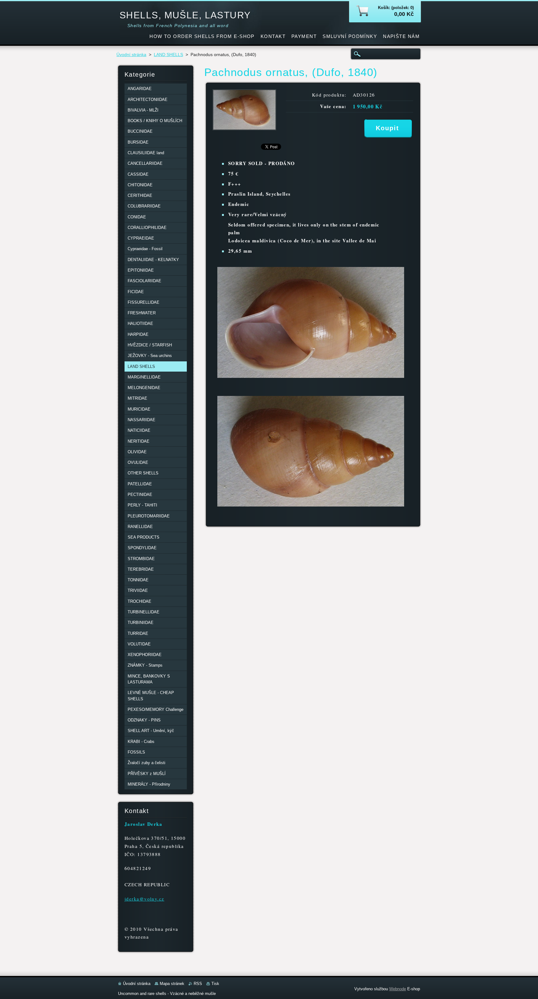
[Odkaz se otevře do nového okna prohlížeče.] (244, 128)
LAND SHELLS (168, 54)
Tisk (215, 983)
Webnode (397, 989)
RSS (198, 983)
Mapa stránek (172, 983)
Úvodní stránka (131, 54)
